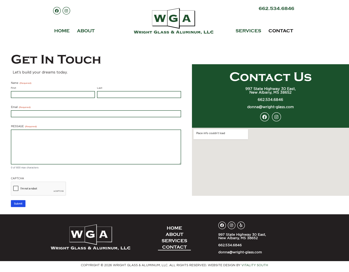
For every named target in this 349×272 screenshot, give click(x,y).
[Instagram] (276, 116)
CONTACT (280, 30)
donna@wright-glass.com (270, 107)
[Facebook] (264, 116)
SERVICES (248, 30)
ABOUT (86, 30)
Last (99, 88)
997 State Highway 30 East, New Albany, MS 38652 (270, 90)
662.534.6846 (276, 8)
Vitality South (254, 265)
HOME (62, 30)
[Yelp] (241, 225)
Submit (18, 203)
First (13, 88)
